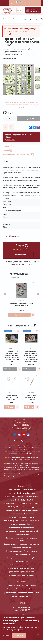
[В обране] (11, 127)
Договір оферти (10, 593)
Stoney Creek (14, 500)
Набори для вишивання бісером (21, 565)
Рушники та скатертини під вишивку (21, 572)
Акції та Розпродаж (21, 561)
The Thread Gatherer (24, 503)
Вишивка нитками (10, 544)
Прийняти (19, 635)
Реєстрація (36, 3)
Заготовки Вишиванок (21, 534)
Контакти (32, 589)
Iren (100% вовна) (31, 496)
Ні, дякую (6, 635)
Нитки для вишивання (14, 551)
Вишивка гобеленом (13, 510)
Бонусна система (13, 585)
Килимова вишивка (15, 514)
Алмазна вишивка (30, 551)
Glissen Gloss (10, 496)
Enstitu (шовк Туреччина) (26, 493)
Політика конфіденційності (21, 596)
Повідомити (28, 119)
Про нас (10, 589)
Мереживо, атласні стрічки (29, 544)
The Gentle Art (9, 503)
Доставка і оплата (29, 585)
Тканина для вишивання (21, 554)
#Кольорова (14, 236)
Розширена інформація (16, 630)
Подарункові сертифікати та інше (21, 575)
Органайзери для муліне (13, 51)
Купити (21, 315)
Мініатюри (13, 517)
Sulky (23, 500)
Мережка (21, 581)
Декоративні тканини (30, 510)
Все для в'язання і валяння (21, 547)
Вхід (26, 3)
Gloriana (20, 496)
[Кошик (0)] (27, 10)
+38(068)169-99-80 (21, 607)
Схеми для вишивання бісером (21, 524)
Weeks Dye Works (14, 507)
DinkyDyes (11, 493)
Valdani (36, 503)
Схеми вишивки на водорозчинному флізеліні (21, 531)
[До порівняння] (5, 127)
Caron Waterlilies (13, 489)
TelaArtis (30, 500)
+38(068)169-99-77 (22, 610)
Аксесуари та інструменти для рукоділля (26, 19)
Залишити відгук (21, 254)
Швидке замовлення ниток (29, 521)
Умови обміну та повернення (28, 593)
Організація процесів (26, 517)
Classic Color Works (29, 489)
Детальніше (10, 140)
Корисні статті (21, 589)
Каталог (9, 19)
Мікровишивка (29, 514)
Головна (4, 19)
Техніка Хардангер (11, 521)
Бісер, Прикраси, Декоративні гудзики (21, 568)
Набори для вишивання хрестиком (21, 527)
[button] (5, 294)
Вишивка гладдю (29, 507)
